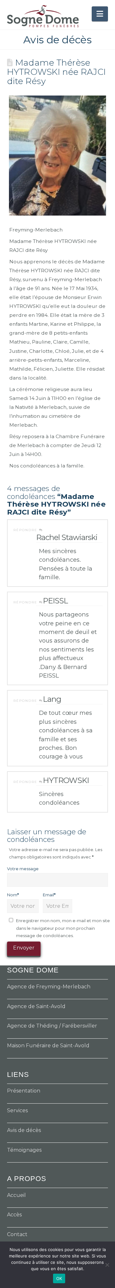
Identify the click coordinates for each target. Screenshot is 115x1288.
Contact (17, 1234)
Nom (13, 894)
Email (49, 894)
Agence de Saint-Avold (36, 1006)
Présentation (23, 1091)
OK (59, 1278)
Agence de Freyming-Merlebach (48, 987)
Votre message (23, 868)
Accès (14, 1215)
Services (17, 1110)
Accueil (16, 1195)
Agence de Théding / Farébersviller (52, 1026)
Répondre (26, 530)
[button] (100, 13)
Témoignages (24, 1150)
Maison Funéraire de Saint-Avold (48, 1045)
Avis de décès (24, 1130)
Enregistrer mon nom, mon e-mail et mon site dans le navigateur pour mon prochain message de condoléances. (63, 928)
